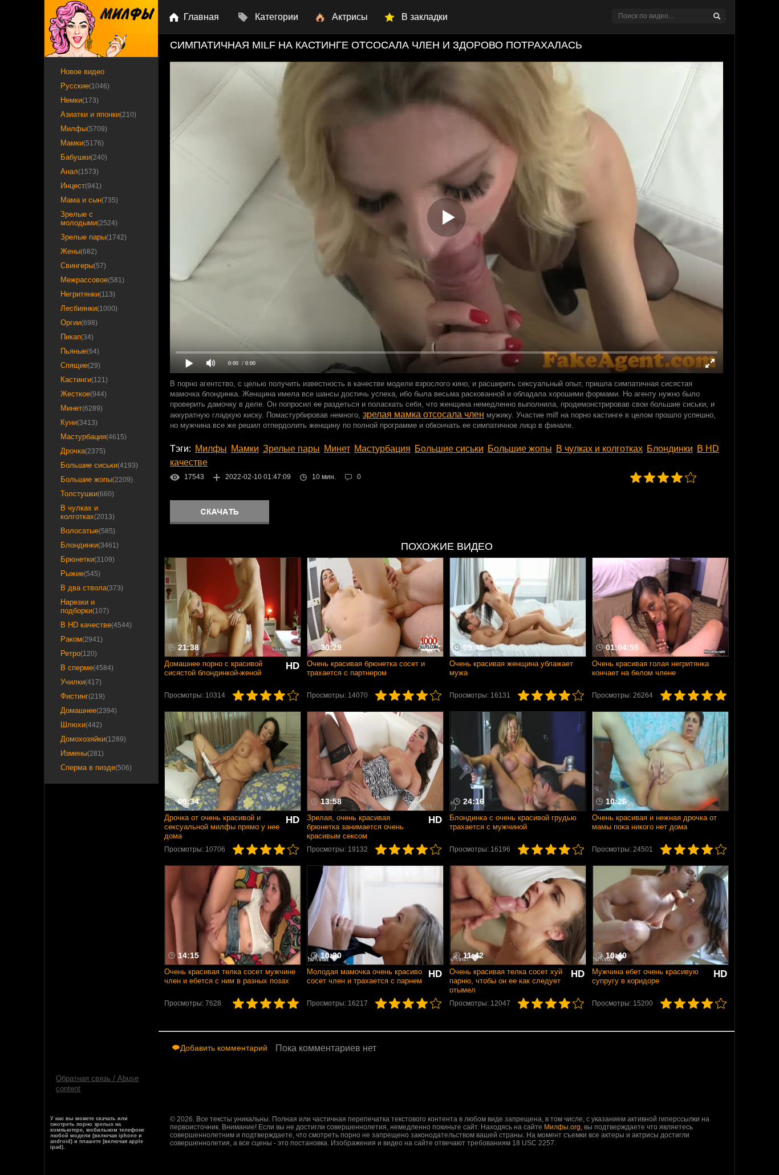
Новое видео (82, 71)
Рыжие (80, 573)
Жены (78, 251)
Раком (81, 639)
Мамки (245, 448)
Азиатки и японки (98, 114)
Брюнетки (87, 559)
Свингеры (83, 265)
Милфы (211, 448)
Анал (79, 171)
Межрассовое (92, 279)
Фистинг (82, 696)
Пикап (77, 337)
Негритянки (87, 294)
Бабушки (83, 157)
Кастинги (84, 379)
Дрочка (83, 451)
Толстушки (87, 493)
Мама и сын (89, 200)
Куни (79, 422)
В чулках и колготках (599, 448)
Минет (337, 448)
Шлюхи (81, 724)
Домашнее (88, 710)
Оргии (79, 322)
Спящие (80, 365)
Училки (81, 682)
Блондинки (670, 448)
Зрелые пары (291, 448)
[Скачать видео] (219, 512)
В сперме (86, 667)
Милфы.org (562, 1127)
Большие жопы (520, 448)
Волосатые (87, 530)
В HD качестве (96, 625)
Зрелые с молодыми (88, 218)
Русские (84, 86)
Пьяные (79, 351)
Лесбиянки (88, 308)
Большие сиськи (449, 448)
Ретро (78, 653)
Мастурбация (382, 448)
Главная (201, 17)
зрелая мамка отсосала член (423, 414)
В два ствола (91, 588)
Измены (82, 753)
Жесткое (83, 394)
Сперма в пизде (96, 767)
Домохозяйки (93, 739)
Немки (79, 100)
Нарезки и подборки (84, 606)
